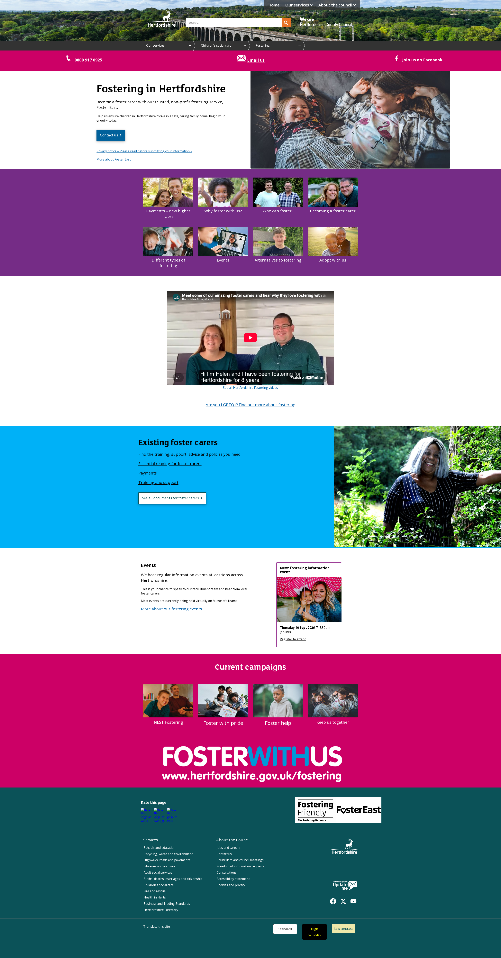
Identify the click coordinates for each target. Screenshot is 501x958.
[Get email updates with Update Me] (345, 885)
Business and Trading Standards (167, 903)
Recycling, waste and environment (168, 854)
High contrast (314, 932)
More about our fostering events (171, 609)
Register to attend (293, 639)
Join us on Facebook (422, 59)
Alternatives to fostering (278, 260)
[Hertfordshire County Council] (326, 18)
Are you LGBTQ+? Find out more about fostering (250, 404)
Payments (147, 473)
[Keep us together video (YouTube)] (350, 167)
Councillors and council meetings (240, 860)
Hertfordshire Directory (161, 910)
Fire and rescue (155, 891)
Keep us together (332, 722)
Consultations (226, 872)
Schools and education (159, 847)
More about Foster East (113, 159)
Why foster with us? (223, 211)
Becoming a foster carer (333, 211)
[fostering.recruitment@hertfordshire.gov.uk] (241, 60)
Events (223, 260)
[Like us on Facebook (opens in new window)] (333, 901)
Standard (285, 929)
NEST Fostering (168, 722)
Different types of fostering (168, 262)
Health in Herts (155, 897)
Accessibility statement (233, 879)
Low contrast (343, 928)
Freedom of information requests (240, 866)
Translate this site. (156, 926)
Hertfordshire (161, 18)
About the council (335, 5)
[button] (286, 22)
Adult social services (158, 872)
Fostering (263, 45)
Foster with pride (223, 722)
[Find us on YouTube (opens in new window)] (353, 901)
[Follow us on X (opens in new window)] (343, 901)
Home (273, 5)
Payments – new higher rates (168, 213)
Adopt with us (332, 260)
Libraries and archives (159, 866)
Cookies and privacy (231, 885)
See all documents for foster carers (170, 498)
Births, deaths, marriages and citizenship (173, 879)
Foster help (278, 722)
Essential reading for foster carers (170, 463)
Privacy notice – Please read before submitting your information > (144, 151)
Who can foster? (278, 211)
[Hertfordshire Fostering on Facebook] (395, 59)
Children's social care (216, 45)
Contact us (109, 135)
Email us (256, 60)
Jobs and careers (229, 847)
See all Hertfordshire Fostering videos (250, 387)
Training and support (158, 482)
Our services (297, 5)
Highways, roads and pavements (167, 860)
